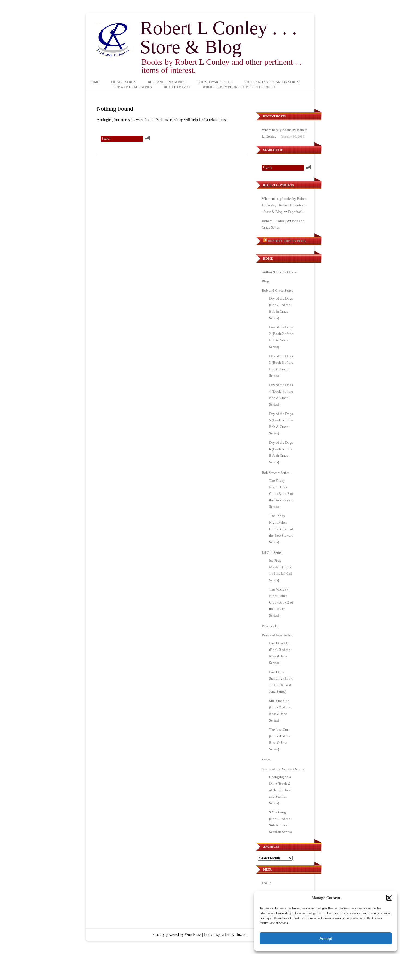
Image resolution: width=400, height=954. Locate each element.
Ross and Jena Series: (167, 82)
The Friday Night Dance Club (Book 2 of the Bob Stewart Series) (281, 493)
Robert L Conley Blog (287, 241)
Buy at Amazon (177, 87)
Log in (267, 883)
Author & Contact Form (279, 272)
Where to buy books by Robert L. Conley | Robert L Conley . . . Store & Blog (284, 205)
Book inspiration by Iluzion (225, 935)
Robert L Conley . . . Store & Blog (218, 37)
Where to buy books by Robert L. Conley (239, 87)
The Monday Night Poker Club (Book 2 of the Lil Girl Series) (281, 602)
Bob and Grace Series (132, 87)
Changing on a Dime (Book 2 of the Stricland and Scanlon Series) (280, 790)
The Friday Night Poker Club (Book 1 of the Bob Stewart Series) (281, 529)
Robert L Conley (274, 221)
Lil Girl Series (123, 82)
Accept (325, 938)
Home (94, 82)
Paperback (295, 212)
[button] (389, 897)
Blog (265, 281)
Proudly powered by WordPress (176, 935)
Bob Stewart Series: (215, 82)
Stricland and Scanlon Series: (272, 82)
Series (266, 760)
